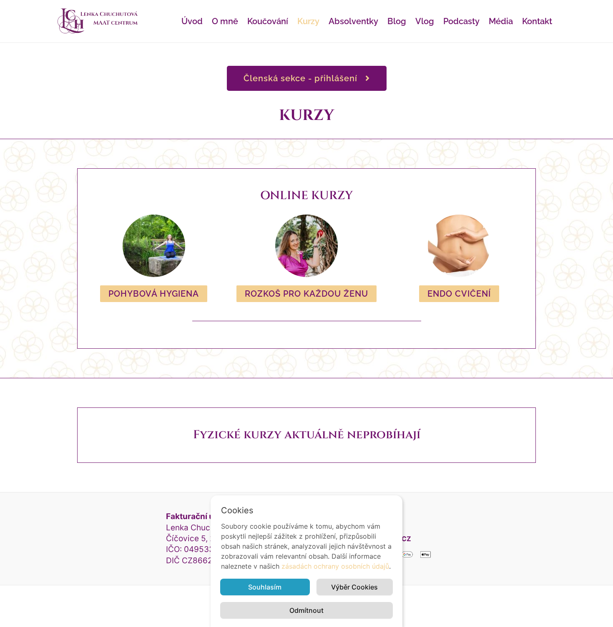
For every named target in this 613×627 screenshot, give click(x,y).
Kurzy (308, 21)
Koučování (267, 21)
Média (501, 21)
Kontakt (537, 21)
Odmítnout (306, 610)
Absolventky (353, 21)
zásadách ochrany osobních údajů (335, 566)
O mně (225, 21)
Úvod (192, 21)
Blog (396, 21)
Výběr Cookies (354, 587)
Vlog (424, 21)
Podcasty (461, 21)
